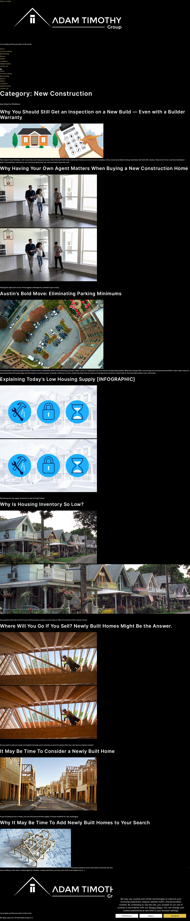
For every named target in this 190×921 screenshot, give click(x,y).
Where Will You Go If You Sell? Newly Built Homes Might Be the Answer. (86, 626)
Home (2, 49)
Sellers (2, 59)
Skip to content (5, 1)
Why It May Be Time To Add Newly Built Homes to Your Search (75, 822)
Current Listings (6, 51)
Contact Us (4, 66)
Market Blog (4, 54)
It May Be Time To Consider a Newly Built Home (57, 751)
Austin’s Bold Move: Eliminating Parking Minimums (61, 293)
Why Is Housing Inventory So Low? (42, 504)
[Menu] (1, 69)
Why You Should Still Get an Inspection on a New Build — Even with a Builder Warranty (92, 114)
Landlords (3, 61)
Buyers (2, 56)
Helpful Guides (5, 64)
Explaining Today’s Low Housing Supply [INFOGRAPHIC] (67, 379)
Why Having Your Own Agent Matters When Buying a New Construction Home (94, 168)
